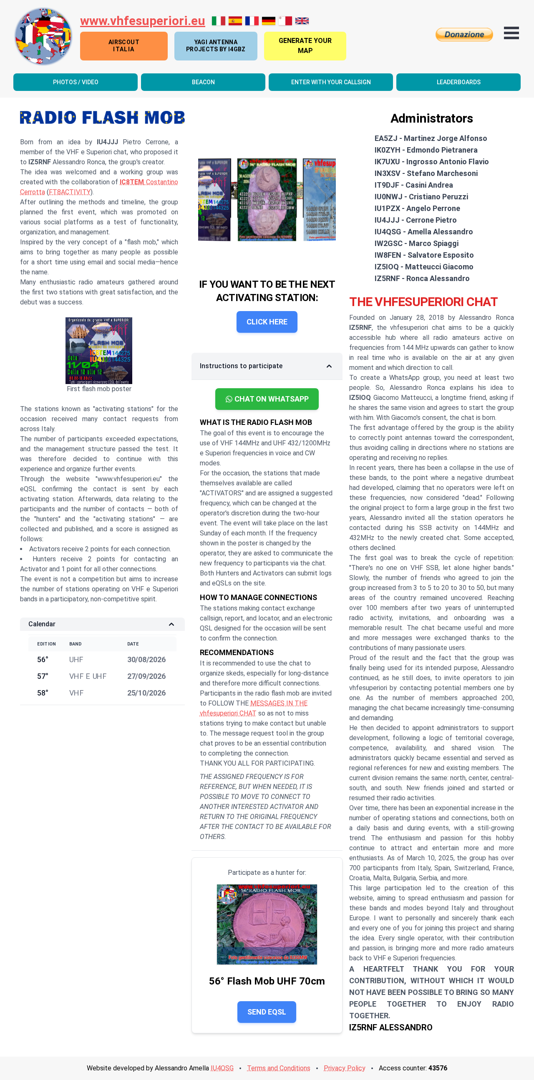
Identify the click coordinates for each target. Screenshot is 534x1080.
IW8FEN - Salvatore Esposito (424, 255)
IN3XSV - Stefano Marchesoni (426, 173)
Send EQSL (266, 1011)
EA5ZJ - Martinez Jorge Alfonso (431, 138)
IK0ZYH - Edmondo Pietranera (426, 150)
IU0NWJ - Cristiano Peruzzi (421, 196)
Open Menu (511, 33)
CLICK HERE (267, 321)
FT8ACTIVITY (70, 192)
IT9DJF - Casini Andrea (414, 185)
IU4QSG (222, 1068)
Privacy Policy (344, 1068)
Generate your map (305, 46)
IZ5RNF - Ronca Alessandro (422, 278)
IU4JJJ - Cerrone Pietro (416, 220)
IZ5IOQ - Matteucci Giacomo (424, 266)
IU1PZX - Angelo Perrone (417, 208)
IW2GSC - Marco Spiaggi (416, 243)
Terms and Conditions (278, 1068)
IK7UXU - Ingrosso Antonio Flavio (432, 161)
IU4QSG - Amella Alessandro (424, 231)
